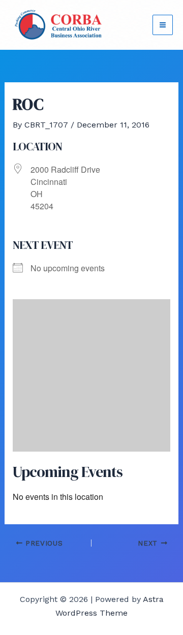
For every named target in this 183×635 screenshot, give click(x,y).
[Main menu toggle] (162, 25)
